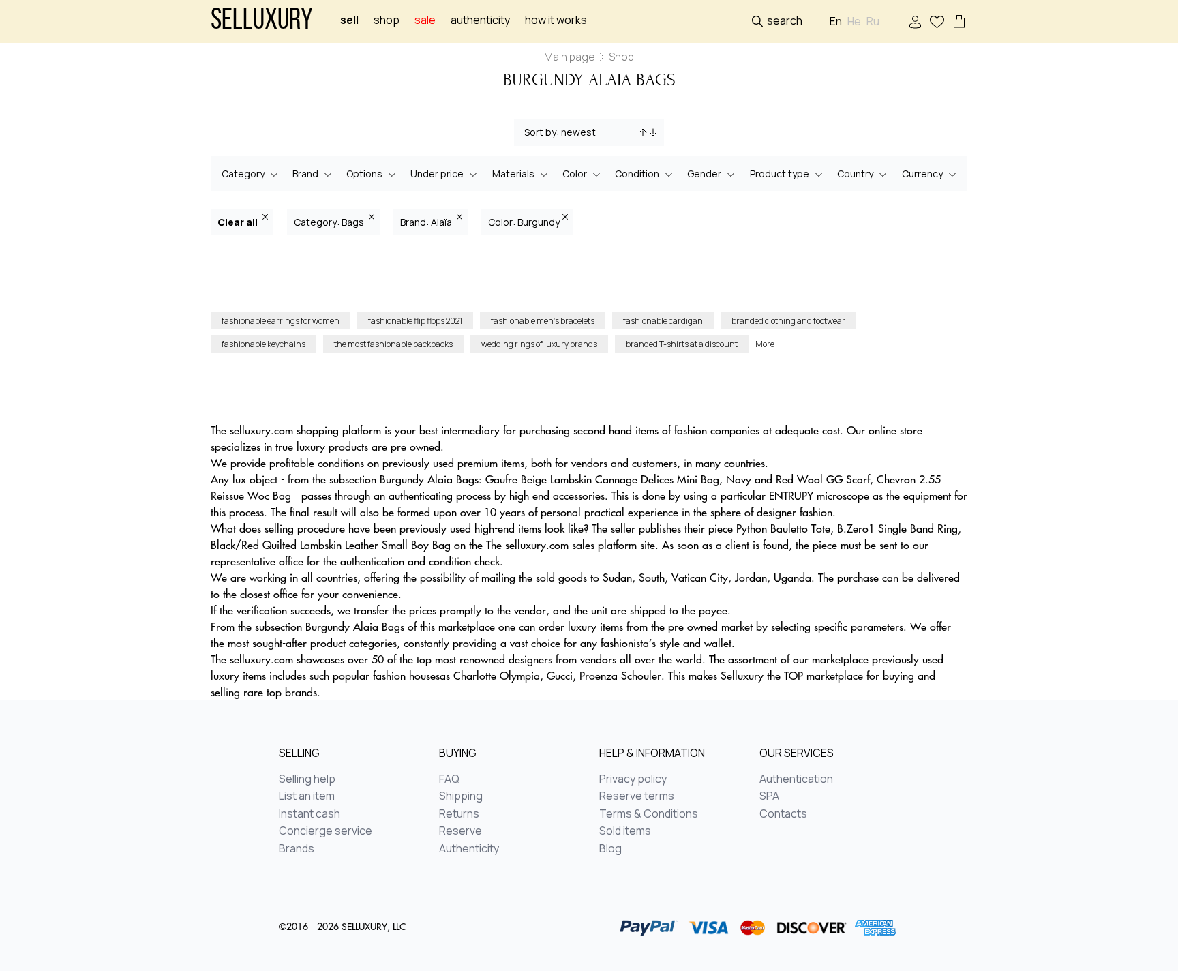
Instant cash (309, 814)
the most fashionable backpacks (393, 344)
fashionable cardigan (663, 321)
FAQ (449, 779)
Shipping (461, 796)
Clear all (238, 221)
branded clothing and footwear (788, 321)
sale (425, 20)
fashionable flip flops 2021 (415, 321)
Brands (296, 849)
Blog (610, 849)
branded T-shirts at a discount (682, 344)
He (854, 21)
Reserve (460, 831)
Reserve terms (636, 796)
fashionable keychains (263, 344)
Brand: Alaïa (427, 221)
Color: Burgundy (524, 221)
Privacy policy (633, 779)
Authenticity (480, 20)
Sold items (625, 831)
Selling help (307, 779)
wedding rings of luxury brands (539, 344)
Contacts (783, 814)
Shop (386, 20)
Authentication (796, 779)
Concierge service (325, 831)
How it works (556, 20)
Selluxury (262, 21)
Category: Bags (330, 221)
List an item (307, 796)
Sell (349, 20)
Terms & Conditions (648, 814)
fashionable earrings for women (280, 321)
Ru (872, 21)
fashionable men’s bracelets (542, 321)
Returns (459, 814)
